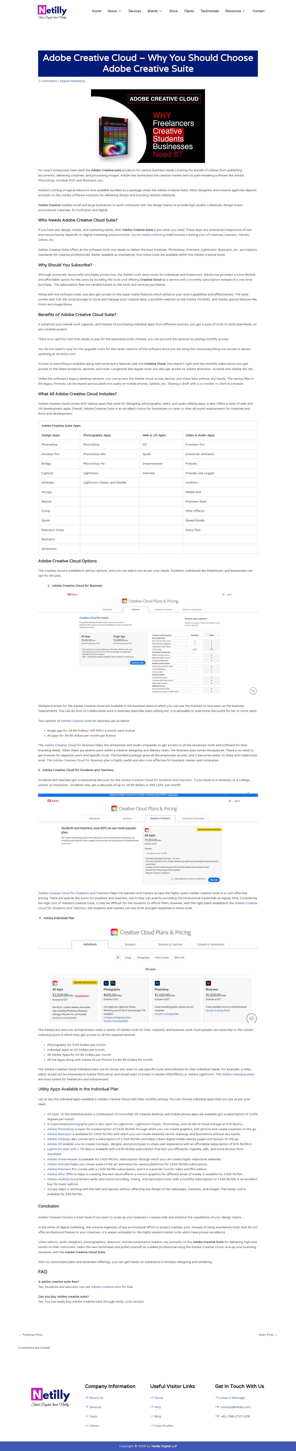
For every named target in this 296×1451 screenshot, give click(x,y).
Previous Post (30, 1335)
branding (142, 195)
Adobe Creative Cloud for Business (69, 745)
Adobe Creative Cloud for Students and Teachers (73, 893)
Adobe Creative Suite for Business (85, 721)
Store (173, 11)
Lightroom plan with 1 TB (65, 1149)
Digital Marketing (72, 81)
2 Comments (47, 81)
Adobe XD (54, 1144)
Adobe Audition (58, 1179)
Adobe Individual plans (238, 1074)
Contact (259, 11)
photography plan (81, 1124)
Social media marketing (148, 235)
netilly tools (123, 1301)
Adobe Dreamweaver (62, 1159)
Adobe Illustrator (59, 1134)
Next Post (268, 1335)
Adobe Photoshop (60, 1129)
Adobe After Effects (62, 1174)
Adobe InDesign (58, 1139)
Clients (189, 11)
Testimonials (210, 11)
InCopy (52, 1189)
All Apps (53, 1114)
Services (134, 11)
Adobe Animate (58, 1164)
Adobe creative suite (106, 1287)
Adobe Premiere (59, 1169)
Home (96, 11)
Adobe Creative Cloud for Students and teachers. (157, 780)
